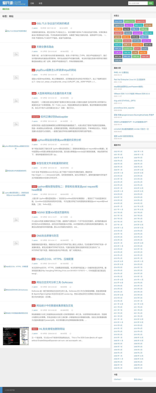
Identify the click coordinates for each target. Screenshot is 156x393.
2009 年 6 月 (138, 347)
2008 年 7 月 (118, 365)
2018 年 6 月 (138, 197)
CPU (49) (136, 41)
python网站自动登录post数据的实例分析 (59, 140)
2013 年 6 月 (118, 289)
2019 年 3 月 (118, 185)
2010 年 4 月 (138, 331)
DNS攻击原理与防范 (48, 235)
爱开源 (14, 3)
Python (34, 186)
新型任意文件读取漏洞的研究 (52, 163)
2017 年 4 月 (138, 218)
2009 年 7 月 (118, 347)
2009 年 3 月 (118, 353)
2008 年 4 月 (118, 368)
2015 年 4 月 (118, 255)
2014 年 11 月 (138, 261)
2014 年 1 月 (138, 276)
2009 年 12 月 (138, 337)
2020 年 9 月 (138, 157)
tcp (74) (126, 29)
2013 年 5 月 (138, 289)
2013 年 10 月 (118, 283)
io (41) (145, 49)
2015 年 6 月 (118, 252)
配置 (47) (127, 45)
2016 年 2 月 (138, 240)
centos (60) (137, 33)
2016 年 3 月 (118, 240)
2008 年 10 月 (138, 359)
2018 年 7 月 (118, 197)
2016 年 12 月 (138, 225)
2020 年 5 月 (118, 164)
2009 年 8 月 (138, 344)
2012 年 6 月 (138, 295)
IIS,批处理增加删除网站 (52, 329)
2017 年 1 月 (118, 225)
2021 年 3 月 (118, 154)
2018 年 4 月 (138, 200)
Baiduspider (35, 117)
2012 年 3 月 (138, 298)
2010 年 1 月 (118, 337)
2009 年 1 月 (118, 356)
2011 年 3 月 (118, 316)
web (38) (143, 52)
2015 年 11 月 (118, 246)
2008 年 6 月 (138, 365)
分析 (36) (136, 56)
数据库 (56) (148, 33)
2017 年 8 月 (138, 212)
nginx (33, 212)
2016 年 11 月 (118, 228)
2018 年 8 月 (138, 194)
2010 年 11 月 (118, 322)
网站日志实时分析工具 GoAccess (55, 282)
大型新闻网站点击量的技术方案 (54, 93)
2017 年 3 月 (118, 222)
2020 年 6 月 (138, 161)
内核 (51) (118, 41)
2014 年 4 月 (118, 273)
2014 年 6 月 (118, 270)
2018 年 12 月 (138, 188)
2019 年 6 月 (138, 179)
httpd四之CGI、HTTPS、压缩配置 (54, 259)
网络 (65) (144, 29)
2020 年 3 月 (118, 167)
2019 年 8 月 (138, 176)
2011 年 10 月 (138, 304)
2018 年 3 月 (118, 203)
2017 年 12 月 (138, 206)
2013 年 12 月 (118, 279)
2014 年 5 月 (138, 270)
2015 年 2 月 (118, 258)
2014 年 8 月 (118, 267)
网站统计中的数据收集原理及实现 (54, 305)
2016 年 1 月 (118, 243)
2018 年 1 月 (118, 206)
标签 (40, 3)
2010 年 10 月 (138, 322)
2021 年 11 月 (138, 151)
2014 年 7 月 (138, 267)
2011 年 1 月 (118, 319)
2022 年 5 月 (118, 151)
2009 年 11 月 (118, 340)
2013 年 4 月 (118, 292)
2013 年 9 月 (138, 283)
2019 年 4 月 (138, 182)
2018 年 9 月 (118, 194)
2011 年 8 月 (138, 307)
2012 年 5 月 (118, 298)
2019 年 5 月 (118, 182)
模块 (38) (127, 56)
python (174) (129, 21)
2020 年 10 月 (118, 157)
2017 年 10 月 (138, 209)
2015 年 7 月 (138, 249)
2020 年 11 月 (138, 154)
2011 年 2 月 (138, 316)
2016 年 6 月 (138, 234)
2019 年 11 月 (118, 173)
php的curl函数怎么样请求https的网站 (56, 70)
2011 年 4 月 (138, 313)
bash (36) (145, 56)
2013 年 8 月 (118, 286)
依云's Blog (137, 379)
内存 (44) (118, 49)
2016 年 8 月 (138, 231)
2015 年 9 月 (138, 246)
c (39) (135, 52)
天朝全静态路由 (45, 46)
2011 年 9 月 (118, 307)
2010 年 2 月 (138, 334)
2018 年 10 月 (138, 191)
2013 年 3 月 (138, 292)
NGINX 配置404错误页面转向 (53, 212)
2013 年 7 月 (138, 286)
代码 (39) (127, 52)
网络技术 (34, 329)
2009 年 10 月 (138, 340)
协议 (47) (118, 45)
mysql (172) (141, 21)
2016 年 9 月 (118, 231)
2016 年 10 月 (138, 228)
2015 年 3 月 (138, 255)
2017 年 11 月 (118, 209)
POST (34, 140)
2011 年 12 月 (118, 304)
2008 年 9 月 (118, 362)
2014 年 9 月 (138, 264)
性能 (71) (135, 29)
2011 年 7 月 (118, 310)
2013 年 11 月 (138, 279)
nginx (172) (119, 25)
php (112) (129, 25)
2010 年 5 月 (118, 331)
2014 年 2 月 (118, 276)
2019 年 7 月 (118, 179)
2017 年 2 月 (138, 222)
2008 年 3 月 (138, 368)
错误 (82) (118, 29)
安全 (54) (126, 37)
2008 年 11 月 (118, 359)
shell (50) (127, 41)
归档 (32, 3)
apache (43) (128, 49)
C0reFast (117, 379)
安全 (33, 163)
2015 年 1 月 (138, 258)
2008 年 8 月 (138, 362)
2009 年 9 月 (118, 344)
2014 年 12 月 (118, 261)
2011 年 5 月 (118, 313)
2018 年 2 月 (138, 203)
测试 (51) (144, 37)
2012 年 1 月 (138, 301)
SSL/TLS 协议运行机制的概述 (53, 23)
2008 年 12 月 (138, 356)
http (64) (128, 33)
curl (33, 70)
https (33, 23)
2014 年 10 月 (118, 264)
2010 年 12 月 (138, 319)
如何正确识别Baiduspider (54, 116)
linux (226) (118, 21)
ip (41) (137, 49)
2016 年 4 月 (138, 237)
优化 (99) (148, 25)
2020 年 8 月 (118, 161)
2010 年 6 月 (138, 328)
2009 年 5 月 (118, 350)
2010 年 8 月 (138, 325)
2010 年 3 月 (118, 334)
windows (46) (137, 45)
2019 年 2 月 (138, 185)
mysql (34, 93)
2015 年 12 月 (138, 243)
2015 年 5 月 (138, 252)
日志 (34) (118, 60)
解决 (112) (138, 25)
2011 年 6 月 (138, 310)
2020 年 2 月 (138, 167)
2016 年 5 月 (118, 237)
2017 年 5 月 (118, 218)
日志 (33, 282)
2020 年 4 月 (138, 164)
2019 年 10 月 (138, 173)
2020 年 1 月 (118, 170)
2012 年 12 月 (118, 295)
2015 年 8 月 (118, 249)
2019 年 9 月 (118, 176)
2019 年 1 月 (118, 188)
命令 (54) (135, 37)
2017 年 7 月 (118, 215)
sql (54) (117, 37)
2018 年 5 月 (118, 200)
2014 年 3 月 (138, 273)
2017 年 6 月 (138, 215)
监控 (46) (148, 45)
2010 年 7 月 (118, 328)
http (33, 259)
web (33, 306)
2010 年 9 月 (118, 325)
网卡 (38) (118, 56)
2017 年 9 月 (118, 212)
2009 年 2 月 (138, 353)
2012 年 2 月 (118, 301)
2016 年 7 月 (118, 234)
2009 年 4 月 (138, 350)
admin (36, 28)
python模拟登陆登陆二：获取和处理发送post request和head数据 (65, 188)
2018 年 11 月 (118, 191)
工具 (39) (118, 52)
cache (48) (146, 41)
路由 (33, 47)
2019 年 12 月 (138, 170)
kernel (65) (118, 33)
